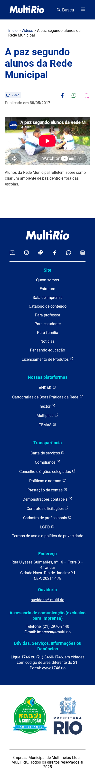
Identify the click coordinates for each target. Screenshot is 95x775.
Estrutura (47, 288)
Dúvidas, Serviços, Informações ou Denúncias (47, 646)
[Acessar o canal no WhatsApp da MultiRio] (69, 253)
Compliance (45, 462)
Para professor (47, 315)
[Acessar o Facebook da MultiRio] (54, 253)
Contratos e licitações (46, 508)
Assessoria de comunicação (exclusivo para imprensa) (48, 615)
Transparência (47, 442)
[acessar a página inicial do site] (27, 9)
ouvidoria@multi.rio (47, 600)
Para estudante (48, 324)
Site (47, 270)
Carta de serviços (45, 453)
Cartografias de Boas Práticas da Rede (45, 397)
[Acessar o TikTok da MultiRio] (41, 253)
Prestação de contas (46, 490)
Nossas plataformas (47, 377)
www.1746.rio (54, 668)
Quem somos (47, 280)
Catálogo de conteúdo (47, 306)
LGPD (45, 527)
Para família (47, 332)
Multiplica (46, 415)
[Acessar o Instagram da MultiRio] (26, 253)
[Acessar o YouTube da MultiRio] (12, 253)
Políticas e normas (45, 481)
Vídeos (27, 30)
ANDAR (45, 388)
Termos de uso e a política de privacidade (47, 536)
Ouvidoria (47, 589)
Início (13, 30)
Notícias (47, 341)
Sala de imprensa (48, 297)
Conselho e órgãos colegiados (45, 471)
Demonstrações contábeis (45, 499)
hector (45, 406)
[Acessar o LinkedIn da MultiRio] (83, 253)
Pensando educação (47, 350)
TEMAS (46, 425)
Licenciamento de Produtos (46, 359)
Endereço (47, 553)
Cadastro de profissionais (45, 518)
